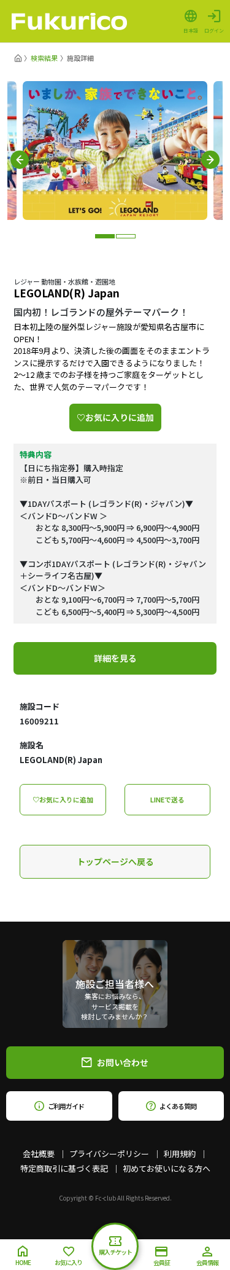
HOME (23, 1262)
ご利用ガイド (66, 1106)
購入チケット (115, 1251)
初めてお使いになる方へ (166, 1168)
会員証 (161, 1262)
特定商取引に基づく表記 (64, 1168)
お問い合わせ (122, 1062)
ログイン (214, 30)
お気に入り (68, 1262)
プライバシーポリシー (109, 1153)
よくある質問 (177, 1106)
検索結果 (44, 58)
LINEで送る (167, 799)
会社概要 (39, 1153)
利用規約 (180, 1153)
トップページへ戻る (115, 861)
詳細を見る (115, 658)
